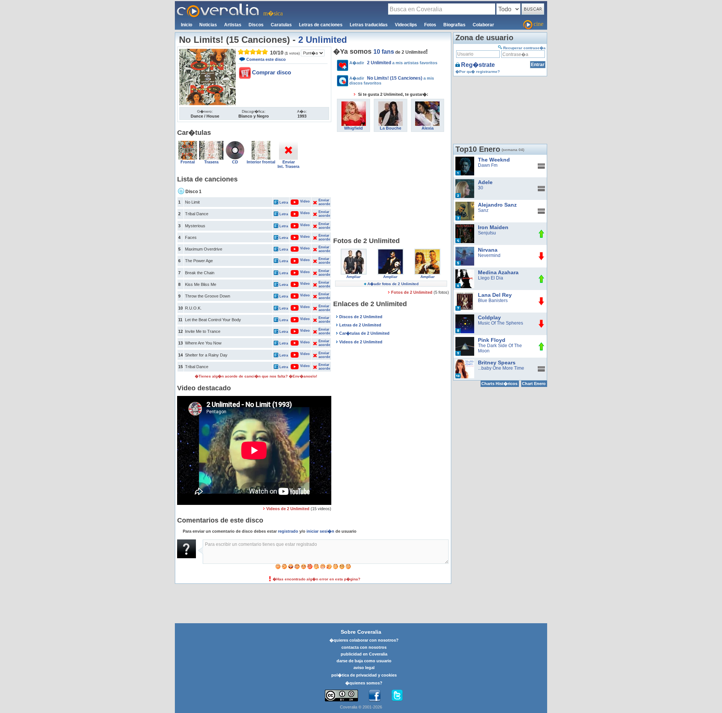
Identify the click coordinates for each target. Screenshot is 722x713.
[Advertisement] (391, 184)
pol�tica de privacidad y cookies (364, 675)
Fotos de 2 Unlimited (412, 292)
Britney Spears (497, 363)
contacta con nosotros (364, 647)
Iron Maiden (493, 227)
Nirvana (488, 250)
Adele (485, 182)
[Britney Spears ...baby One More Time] (464, 362)
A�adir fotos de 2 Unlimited (393, 284)
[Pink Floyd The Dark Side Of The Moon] (464, 339)
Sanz (483, 210)
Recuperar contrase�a (524, 48)
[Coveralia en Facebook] (375, 696)
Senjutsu (487, 233)
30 (480, 187)
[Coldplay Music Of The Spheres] (464, 317)
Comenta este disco (266, 59)
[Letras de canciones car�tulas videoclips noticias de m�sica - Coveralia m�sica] (218, 5)
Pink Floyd (491, 340)
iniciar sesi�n (320, 531)
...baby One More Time (501, 368)
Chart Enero (534, 383)
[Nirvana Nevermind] (464, 249)
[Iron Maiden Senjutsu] (464, 227)
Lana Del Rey (495, 295)
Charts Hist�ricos (499, 383)
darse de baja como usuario (364, 661)
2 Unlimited (322, 40)
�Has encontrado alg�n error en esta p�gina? (316, 579)
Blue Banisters (493, 300)
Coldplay (489, 317)
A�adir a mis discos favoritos (391, 80)
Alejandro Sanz (497, 205)
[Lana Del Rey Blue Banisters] (464, 294)
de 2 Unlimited (399, 52)
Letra (283, 202)
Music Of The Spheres (500, 323)
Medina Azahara (498, 272)
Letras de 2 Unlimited (360, 325)
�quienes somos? (363, 683)
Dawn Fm (488, 165)
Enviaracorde (324, 202)
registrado (288, 531)
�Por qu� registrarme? (477, 71)
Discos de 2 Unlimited (360, 316)
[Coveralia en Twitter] (397, 696)
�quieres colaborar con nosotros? (364, 640)
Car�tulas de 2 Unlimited (364, 333)
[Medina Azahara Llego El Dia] (464, 272)
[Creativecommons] (341, 695)
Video (301, 201)
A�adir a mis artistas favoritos (393, 62)
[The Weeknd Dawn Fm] (464, 159)
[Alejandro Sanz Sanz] (464, 204)
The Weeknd (494, 160)
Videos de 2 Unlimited (287, 508)
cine (538, 24)
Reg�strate (478, 65)
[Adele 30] (464, 181)
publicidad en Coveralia (364, 654)
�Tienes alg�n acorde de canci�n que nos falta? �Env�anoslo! (256, 376)
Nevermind (489, 255)
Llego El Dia (490, 278)
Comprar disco (271, 72)
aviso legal (364, 667)
